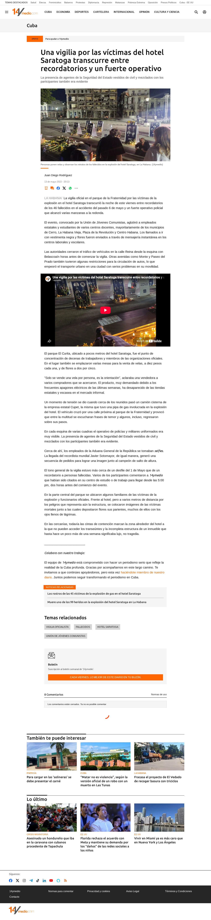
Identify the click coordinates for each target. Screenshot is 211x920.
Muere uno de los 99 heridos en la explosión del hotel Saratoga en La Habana (96, 602)
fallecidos (83, 627)
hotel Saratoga (107, 627)
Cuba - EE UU (186, 2)
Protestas (80, 2)
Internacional (124, 12)
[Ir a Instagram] (25, 880)
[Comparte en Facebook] (58, 188)
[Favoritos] (46, 188)
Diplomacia (93, 2)
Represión (107, 2)
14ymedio (14, 891)
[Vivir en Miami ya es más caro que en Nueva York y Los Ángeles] (159, 817)
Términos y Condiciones (178, 891)
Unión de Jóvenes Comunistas (65, 636)
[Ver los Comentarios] (52, 188)
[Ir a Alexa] (58, 880)
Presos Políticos (168, 2)
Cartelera (101, 12)
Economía (63, 12)
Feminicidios (55, 2)
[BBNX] (21, 910)
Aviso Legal (132, 891)
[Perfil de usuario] (204, 12)
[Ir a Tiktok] (38, 880)
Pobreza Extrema (136, 2)
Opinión (144, 12)
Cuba (48, 12)
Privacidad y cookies (98, 891)
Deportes (82, 12)
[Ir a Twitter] (18, 880)
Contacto (14, 896)
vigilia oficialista (57, 627)
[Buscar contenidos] (196, 12)
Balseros (68, 2)
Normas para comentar (60, 891)
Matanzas (120, 2)
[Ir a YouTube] (51, 880)
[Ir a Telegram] (31, 880)
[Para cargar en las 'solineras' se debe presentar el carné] (52, 756)
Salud (33, 2)
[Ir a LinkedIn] (45, 880)
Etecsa (42, 2)
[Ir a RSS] (66, 880)
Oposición (153, 2)
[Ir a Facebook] (11, 880)
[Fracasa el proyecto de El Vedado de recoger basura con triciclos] (159, 756)
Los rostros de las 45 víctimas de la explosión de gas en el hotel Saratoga (94, 593)
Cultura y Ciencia (166, 12)
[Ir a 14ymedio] (26, 12)
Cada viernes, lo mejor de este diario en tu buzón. (105, 677)
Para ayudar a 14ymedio (57, 39)
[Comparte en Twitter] (64, 188)
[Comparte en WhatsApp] (70, 188)
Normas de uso (159, 694)
